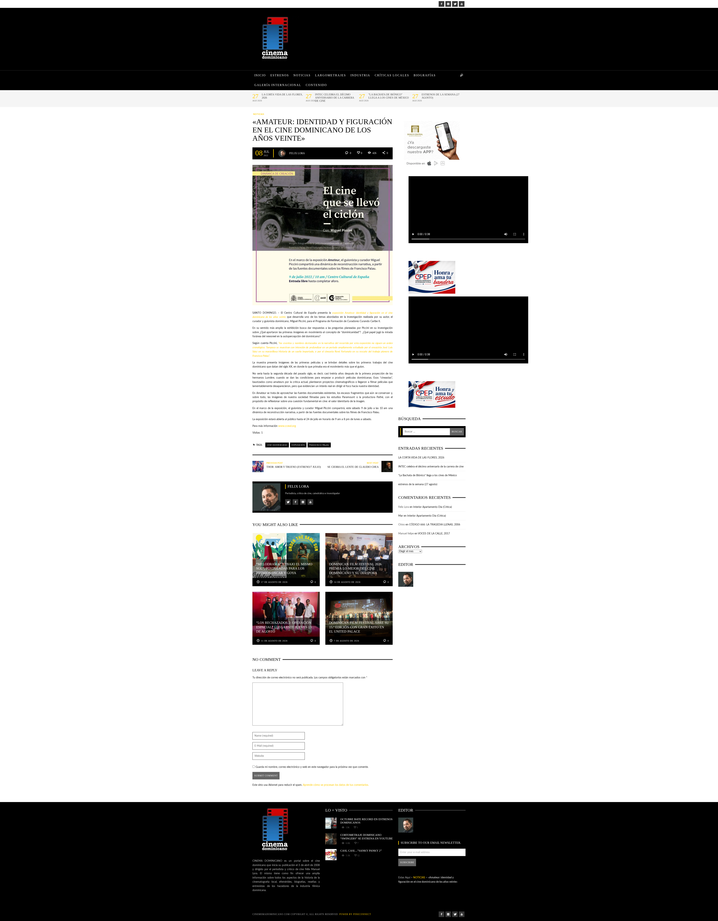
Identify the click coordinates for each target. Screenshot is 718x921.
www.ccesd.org (287, 426)
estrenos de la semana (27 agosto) (440, 96)
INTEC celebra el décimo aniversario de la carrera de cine (334, 97)
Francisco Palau (260, 356)
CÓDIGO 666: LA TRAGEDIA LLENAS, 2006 (434, 524)
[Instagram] (448, 4)
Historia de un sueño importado (296, 351)
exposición (298, 445)
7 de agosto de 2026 (346, 641)
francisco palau (319, 445)
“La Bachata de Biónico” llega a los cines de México (388, 96)
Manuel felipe (406, 533)
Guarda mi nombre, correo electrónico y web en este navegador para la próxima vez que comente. (312, 767)
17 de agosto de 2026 (274, 582)
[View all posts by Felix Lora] (282, 153)
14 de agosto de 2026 (347, 582)
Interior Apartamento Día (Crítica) (432, 507)
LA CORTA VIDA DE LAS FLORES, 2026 (282, 96)
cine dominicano (277, 445)
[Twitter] (455, 4)
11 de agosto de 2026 (274, 641)
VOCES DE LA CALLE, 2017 (434, 533)
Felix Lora (297, 153)
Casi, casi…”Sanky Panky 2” (361, 850)
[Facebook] (441, 4)
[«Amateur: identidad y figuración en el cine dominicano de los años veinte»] (322, 235)
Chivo (401, 524)
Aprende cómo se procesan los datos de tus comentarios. (336, 785)
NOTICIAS (258, 114)
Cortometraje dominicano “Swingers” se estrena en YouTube (366, 836)
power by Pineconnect (355, 914)
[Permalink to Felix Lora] (405, 579)
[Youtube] (461, 4)
